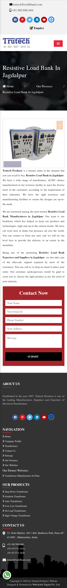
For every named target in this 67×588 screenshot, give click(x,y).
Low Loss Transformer (15, 506)
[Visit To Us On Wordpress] (51, 19)
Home (10, 86)
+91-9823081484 (22, 10)
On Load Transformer (15, 510)
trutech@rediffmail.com (27, 4)
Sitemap (8, 455)
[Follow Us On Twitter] (30, 19)
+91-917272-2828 (16, 552)
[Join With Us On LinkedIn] (37, 19)
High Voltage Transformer (17, 515)
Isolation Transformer (15, 496)
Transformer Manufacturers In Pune (22, 475)
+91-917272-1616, (16, 548)
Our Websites (11, 465)
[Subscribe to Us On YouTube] (44, 19)
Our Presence (44, 86)
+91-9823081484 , (16, 544)
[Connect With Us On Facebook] (15, 19)
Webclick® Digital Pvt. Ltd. (46, 584)
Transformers (11, 446)
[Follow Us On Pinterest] (22, 19)
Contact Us (9, 450)
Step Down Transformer (16, 491)
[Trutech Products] (17, 42)
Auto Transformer (13, 501)
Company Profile (12, 441)
